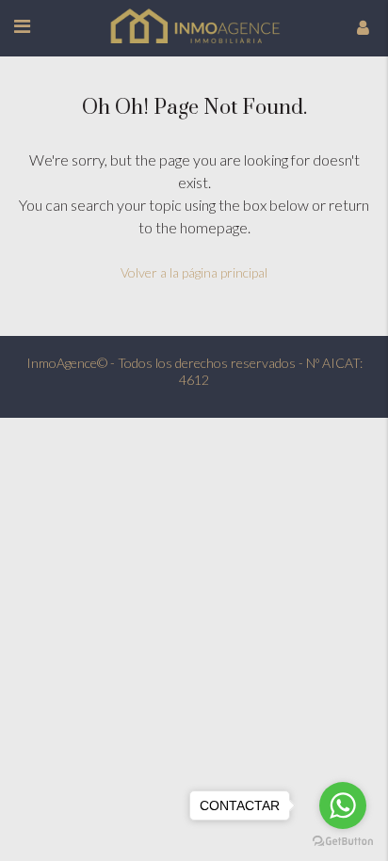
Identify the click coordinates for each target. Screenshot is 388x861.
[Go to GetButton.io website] (343, 842)
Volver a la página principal (194, 272)
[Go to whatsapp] (342, 805)
